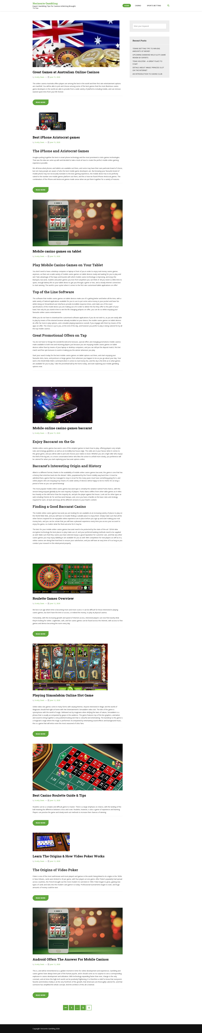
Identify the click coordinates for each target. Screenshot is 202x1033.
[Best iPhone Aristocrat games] (50, 122)
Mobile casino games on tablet (57, 251)
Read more (42, 102)
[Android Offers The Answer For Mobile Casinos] (78, 931)
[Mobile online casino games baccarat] (62, 405)
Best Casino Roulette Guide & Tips (59, 795)
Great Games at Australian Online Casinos (66, 72)
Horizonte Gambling (45, 3)
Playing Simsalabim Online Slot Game (63, 695)
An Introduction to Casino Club (147, 74)
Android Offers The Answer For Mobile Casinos (71, 959)
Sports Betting (154, 5)
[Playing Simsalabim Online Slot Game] (70, 667)
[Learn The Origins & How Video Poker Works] (51, 842)
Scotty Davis (39, 77)
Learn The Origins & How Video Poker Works (69, 856)
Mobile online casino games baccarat (62, 428)
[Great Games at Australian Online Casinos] (76, 43)
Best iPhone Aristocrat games (56, 137)
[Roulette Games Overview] (62, 578)
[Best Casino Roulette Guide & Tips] (78, 767)
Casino (138, 5)
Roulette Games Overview (53, 598)
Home (126, 5)
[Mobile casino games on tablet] (78, 223)
